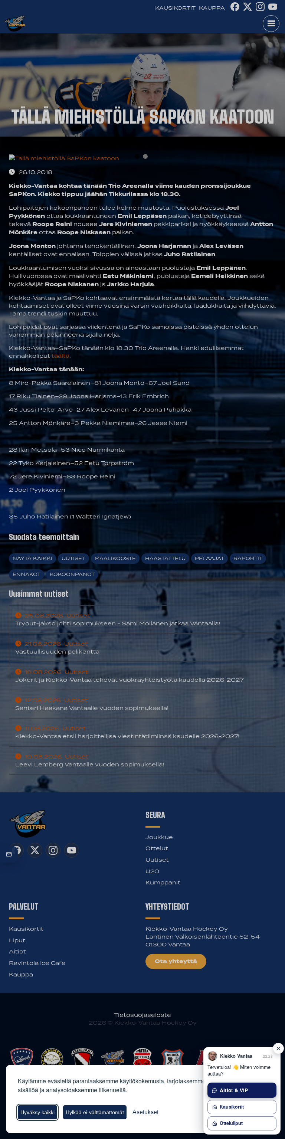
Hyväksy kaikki (37, 1112)
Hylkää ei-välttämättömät (95, 1112)
